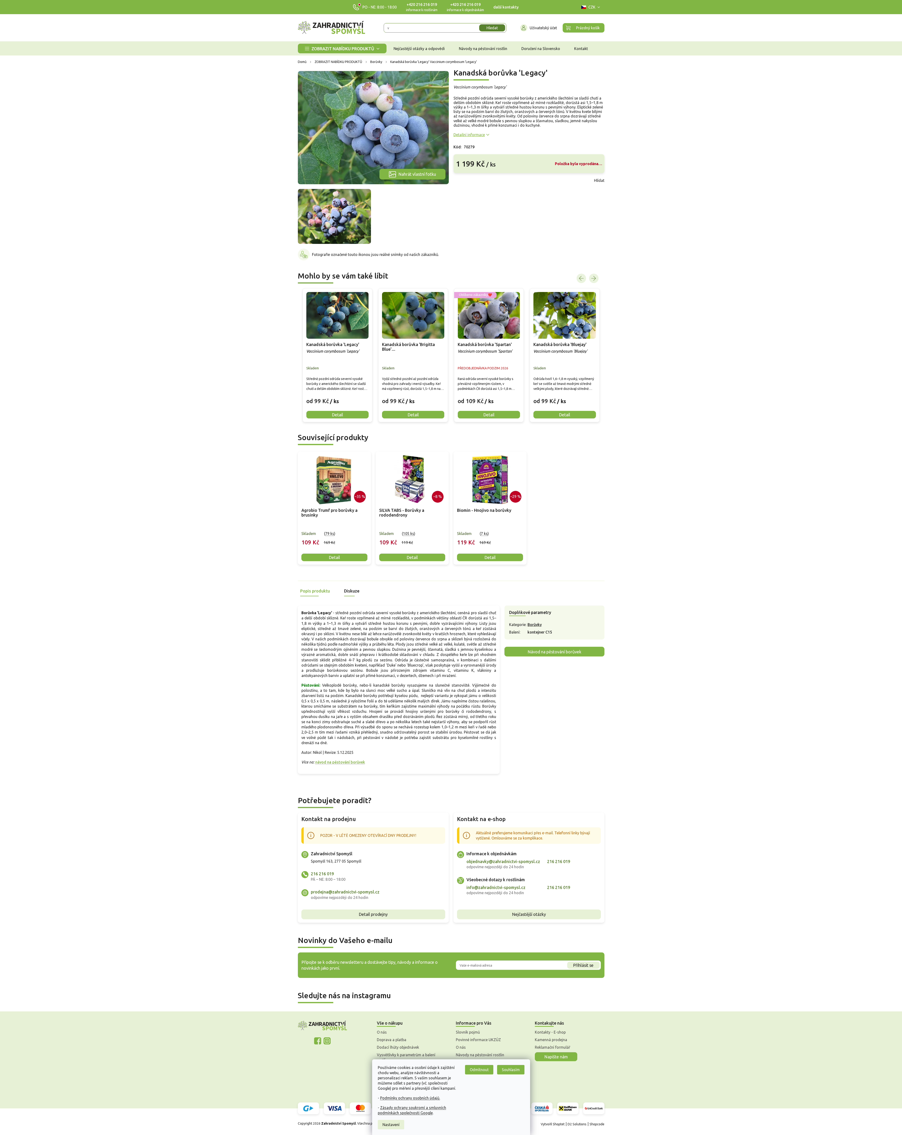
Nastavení (390, 1124)
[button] (337, 397)
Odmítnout (479, 1070)
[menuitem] (342, 48)
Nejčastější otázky (529, 914)
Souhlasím (511, 1070)
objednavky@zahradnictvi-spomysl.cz (503, 861)
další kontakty (506, 7)
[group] (337, 355)
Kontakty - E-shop (550, 1032)
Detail (334, 557)
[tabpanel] (334, 508)
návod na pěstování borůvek (340, 762)
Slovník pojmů (468, 1032)
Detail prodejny (373, 914)
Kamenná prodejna (551, 1040)
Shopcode (597, 1124)
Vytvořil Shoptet (553, 1124)
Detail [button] (337, 414)
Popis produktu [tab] (315, 590)
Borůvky (535, 624)
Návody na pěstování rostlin (480, 1055)
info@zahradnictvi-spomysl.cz (495, 887)
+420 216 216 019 (422, 4)
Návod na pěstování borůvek (554, 651)
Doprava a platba (391, 1040)
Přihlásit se (583, 965)
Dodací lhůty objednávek (398, 1047)
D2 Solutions (577, 1124)
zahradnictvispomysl (327, 1040)
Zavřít (463, 180)
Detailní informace (469, 135)
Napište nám (556, 1056)
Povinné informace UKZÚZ (478, 1040)
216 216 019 (322, 873)
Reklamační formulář (552, 1047)
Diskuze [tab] (351, 590)
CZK (591, 7)
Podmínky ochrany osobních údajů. (410, 1098)
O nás (382, 1032)
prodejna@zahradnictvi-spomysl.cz (345, 891)
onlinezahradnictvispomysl (317, 1040)
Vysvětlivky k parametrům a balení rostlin (406, 1057)
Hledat (492, 28)
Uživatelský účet (543, 28)
